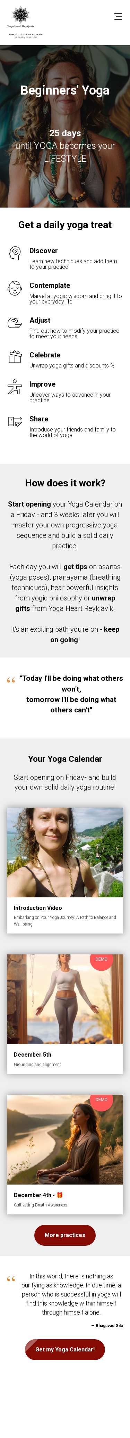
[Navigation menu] (118, 16)
